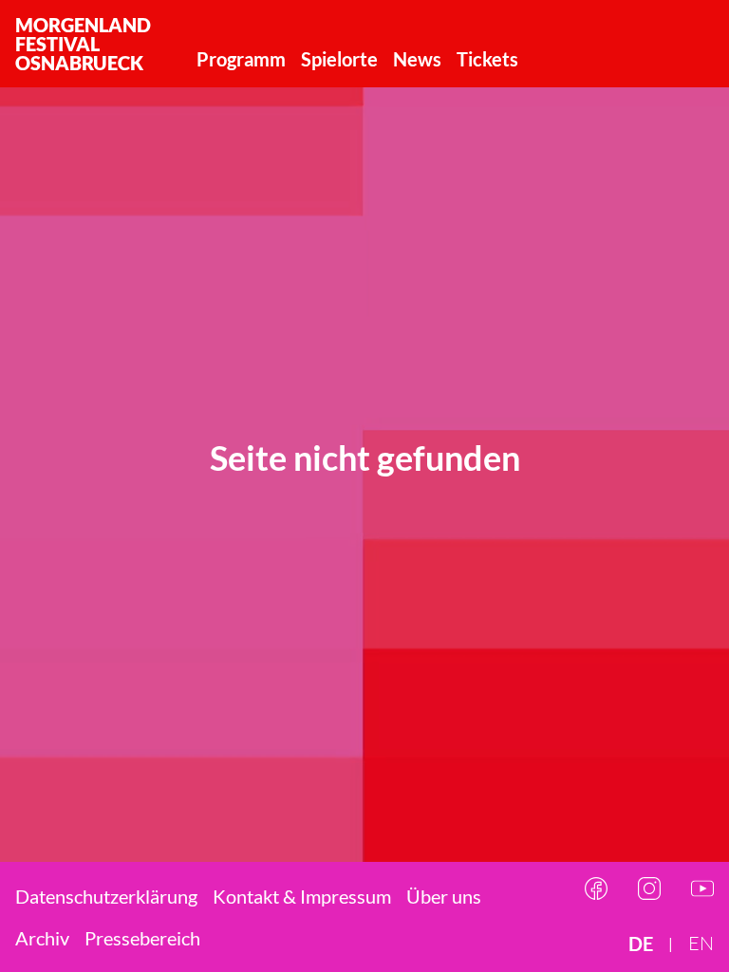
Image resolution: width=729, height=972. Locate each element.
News (417, 58)
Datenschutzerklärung (106, 896)
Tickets (487, 58)
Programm (241, 58)
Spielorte (339, 58)
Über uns (443, 896)
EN (701, 943)
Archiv (42, 937)
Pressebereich (142, 937)
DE (640, 943)
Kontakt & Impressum (302, 896)
